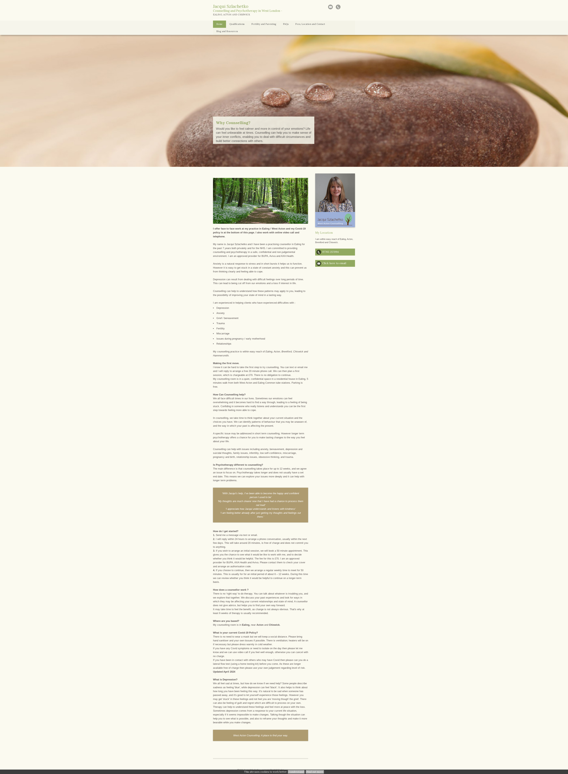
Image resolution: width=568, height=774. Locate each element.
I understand (296, 771)
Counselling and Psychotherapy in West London (246, 11)
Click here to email (334, 263)
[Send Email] (330, 6)
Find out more (315, 771)
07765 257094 (330, 251)
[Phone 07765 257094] (338, 6)
